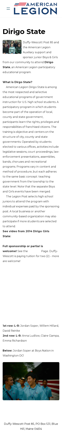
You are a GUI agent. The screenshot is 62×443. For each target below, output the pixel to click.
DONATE (34, 251)
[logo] (35, 9)
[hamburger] (8, 8)
